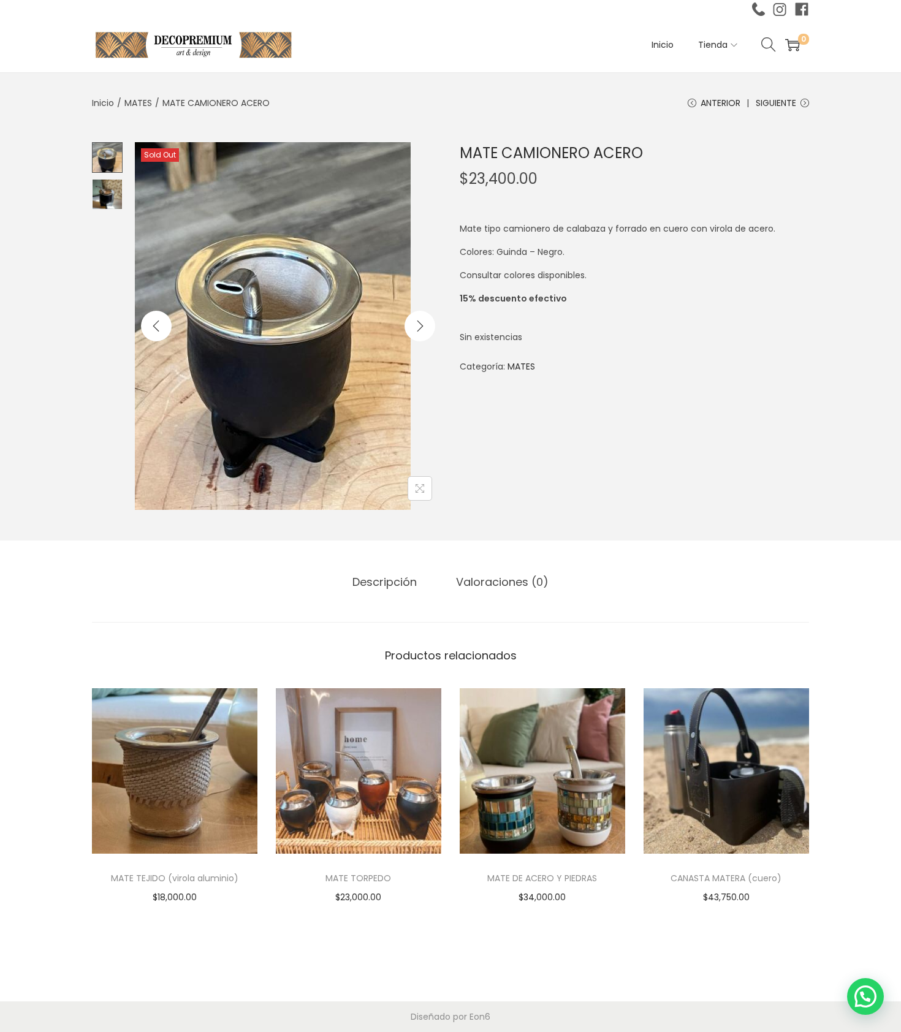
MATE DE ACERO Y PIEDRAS (542, 878)
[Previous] (156, 326)
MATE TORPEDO (358, 878)
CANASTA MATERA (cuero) (726, 878)
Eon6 (480, 1017)
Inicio (103, 103)
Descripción (384, 582)
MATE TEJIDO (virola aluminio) (174, 878)
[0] (792, 44)
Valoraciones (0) (502, 582)
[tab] (384, 582)
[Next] (420, 326)
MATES (138, 103)
